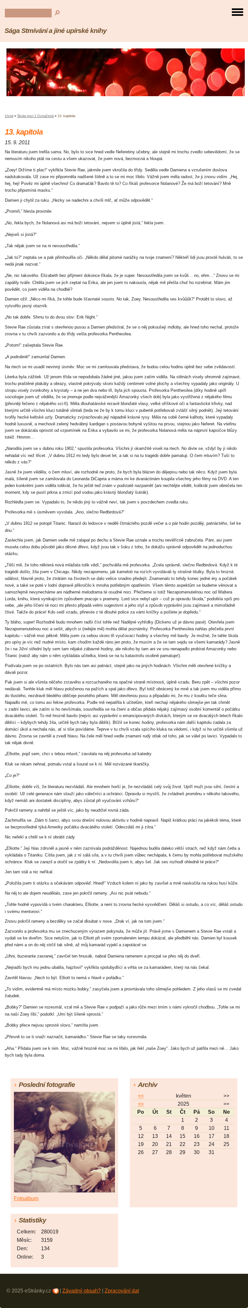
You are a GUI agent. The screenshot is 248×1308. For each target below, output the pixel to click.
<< (141, 1096)
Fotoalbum (26, 1198)
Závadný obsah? (81, 1290)
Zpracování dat (122, 1290)
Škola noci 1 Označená (35, 116)
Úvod (9, 116)
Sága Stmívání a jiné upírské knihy (56, 30)
